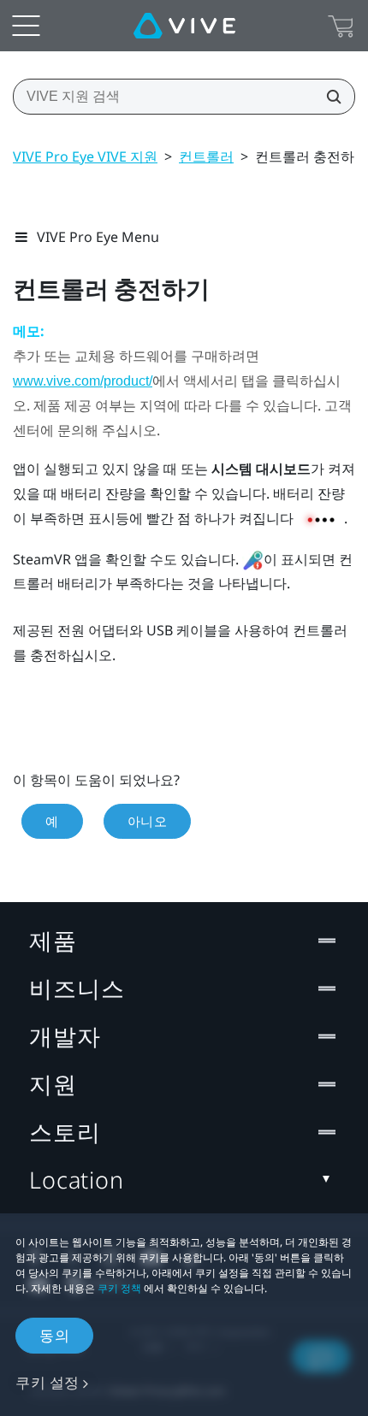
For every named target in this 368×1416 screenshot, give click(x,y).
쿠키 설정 (47, 1382)
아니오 (148, 820)
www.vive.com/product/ (82, 381)
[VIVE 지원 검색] (328, 97)
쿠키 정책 (119, 1288)
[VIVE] (184, 25)
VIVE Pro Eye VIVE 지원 (85, 156)
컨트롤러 (206, 156)
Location (76, 1179)
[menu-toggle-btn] (25, 25)
